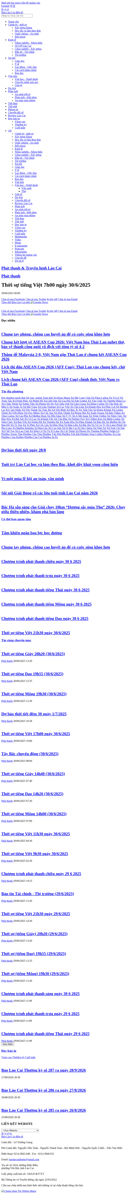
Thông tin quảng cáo (26, 254)
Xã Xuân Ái (16, 406)
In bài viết (52, 299)
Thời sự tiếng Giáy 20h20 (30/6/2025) (33, 654)
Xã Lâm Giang (78, 403)
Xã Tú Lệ (114, 397)
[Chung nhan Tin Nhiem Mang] (18, 1191)
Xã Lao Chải (22, 431)
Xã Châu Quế (62, 403)
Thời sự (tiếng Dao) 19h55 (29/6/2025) (33, 953)
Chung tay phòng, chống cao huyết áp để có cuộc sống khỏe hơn (55, 334)
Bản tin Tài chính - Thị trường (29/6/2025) (37, 894)
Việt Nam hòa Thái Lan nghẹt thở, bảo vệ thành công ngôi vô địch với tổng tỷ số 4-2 (63, 344)
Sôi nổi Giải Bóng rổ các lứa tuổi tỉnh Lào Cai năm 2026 (49, 493)
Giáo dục (20, 61)
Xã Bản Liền (71, 425)
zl (8, 9)
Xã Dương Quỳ (76, 419)
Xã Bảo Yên (21, 422)
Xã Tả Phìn (29, 425)
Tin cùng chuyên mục (16, 640)
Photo (18, 242)
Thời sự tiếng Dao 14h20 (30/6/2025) (32, 794)
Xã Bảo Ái (73, 409)
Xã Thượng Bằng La (114, 400)
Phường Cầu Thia (33, 434)
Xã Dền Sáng (54, 416)
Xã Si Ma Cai (69, 428)
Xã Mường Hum (38, 416)
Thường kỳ (21, 124)
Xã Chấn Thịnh (10, 403)
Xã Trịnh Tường (98, 416)
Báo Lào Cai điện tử (12, 12)
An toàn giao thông (25, 100)
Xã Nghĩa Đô (35, 422)
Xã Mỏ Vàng (30, 406)
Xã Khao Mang (62, 397)
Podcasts (19, 248)
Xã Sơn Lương (79, 400)
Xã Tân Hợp (112, 403)
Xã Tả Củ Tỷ (98, 425)
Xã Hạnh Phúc (20, 400)
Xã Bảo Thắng (113, 413)
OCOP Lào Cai (23, 45)
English (5, 6)
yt (5, 9)
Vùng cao (20, 121)
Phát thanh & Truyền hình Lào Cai (31, 268)
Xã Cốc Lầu (42, 425)
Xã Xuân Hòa (67, 422)
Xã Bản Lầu (41, 428)
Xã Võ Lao (30, 419)
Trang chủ (13, 21)
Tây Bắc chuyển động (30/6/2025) (29, 754)
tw (10, 1133)
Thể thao (12, 103)
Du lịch (12, 88)
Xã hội (11, 58)
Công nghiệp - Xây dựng (28, 48)
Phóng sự (13, 109)
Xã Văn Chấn (95, 400)
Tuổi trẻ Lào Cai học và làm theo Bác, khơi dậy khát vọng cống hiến (59, 464)
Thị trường (20, 55)
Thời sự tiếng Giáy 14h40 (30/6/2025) (33, 774)
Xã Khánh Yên (45, 419)
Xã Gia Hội (64, 400)
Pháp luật (13, 91)
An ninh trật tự (22, 94)
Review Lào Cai (17, 115)
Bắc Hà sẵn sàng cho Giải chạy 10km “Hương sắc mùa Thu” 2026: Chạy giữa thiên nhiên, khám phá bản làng (63, 509)
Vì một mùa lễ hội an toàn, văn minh (32, 478)
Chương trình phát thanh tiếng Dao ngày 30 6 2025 (44, 618)
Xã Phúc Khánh (84, 422)
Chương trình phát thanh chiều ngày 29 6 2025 (41, 873)
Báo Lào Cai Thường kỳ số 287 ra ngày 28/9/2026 (43, 1070)
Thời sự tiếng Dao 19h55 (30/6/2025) (32, 674)
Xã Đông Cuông (96, 403)
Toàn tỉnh (48, 397)
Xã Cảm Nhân (14, 409)
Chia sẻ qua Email (67, 299)
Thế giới (12, 106)
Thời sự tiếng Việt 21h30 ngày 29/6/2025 (35, 914)
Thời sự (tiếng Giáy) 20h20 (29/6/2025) (34, 934)
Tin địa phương (12, 391)
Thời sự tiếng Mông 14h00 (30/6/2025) (34, 814)
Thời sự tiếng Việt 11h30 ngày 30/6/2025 (35, 834)
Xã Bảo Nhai (56, 425)
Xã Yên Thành (30, 409)
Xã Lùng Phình (114, 425)
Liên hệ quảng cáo (30, 2)
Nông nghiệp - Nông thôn (28, 42)
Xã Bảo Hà (99, 422)
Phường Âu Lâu (112, 434)
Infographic (21, 251)
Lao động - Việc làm (26, 67)
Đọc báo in (14, 118)
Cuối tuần (20, 127)
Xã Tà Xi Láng (51, 431)
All (9, 130)
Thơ (24, 191)
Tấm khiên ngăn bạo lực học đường (31, 533)
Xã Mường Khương (23, 428)
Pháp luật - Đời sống (26, 97)
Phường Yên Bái (71, 434)
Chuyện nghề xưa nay (26, 82)
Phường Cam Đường (12, 437)
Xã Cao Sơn (55, 428)
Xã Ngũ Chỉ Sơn (116, 428)
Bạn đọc (19, 73)
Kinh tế (12, 39)
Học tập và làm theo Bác (28, 30)
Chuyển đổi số (16, 112)
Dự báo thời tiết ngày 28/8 (23, 450)
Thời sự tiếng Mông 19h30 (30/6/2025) (34, 694)
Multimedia (21, 236)
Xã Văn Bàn (61, 419)
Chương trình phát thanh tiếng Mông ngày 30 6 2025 (46, 604)
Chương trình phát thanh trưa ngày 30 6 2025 (40, 575)
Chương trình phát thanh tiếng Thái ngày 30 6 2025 (45, 590)
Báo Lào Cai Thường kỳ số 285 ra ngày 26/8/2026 (43, 1110)
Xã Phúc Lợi (109, 406)
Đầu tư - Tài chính (24, 51)
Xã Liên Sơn (51, 400)
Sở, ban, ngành (34, 397)
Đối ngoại (20, 36)
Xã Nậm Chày (115, 416)
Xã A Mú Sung (80, 416)
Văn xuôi (26, 188)
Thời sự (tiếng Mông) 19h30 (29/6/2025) (35, 973)
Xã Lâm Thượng (47, 406)
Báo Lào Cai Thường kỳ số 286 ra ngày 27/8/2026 (43, 1090)
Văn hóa (12, 76)
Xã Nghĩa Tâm (27, 403)
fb (2, 9)
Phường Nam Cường (91, 434)
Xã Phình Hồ (36, 400)
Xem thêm (8, 1044)
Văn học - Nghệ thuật (26, 79)
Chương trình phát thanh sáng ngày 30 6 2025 (40, 993)
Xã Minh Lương (112, 419)
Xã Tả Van (16, 425)
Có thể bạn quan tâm (16, 519)
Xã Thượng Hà (51, 422)
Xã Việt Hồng (16, 413)
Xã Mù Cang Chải (81, 397)
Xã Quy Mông (32, 413)
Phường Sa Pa (50, 437)
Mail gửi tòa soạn (10, 2)
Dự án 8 (19, 260)
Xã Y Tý (67, 416)
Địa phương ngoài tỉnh (13, 397)
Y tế (17, 64)
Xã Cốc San (47, 413)
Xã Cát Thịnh (67, 431)
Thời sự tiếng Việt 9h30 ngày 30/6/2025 (34, 853)
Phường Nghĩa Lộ (109, 431)
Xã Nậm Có (36, 431)
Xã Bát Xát (18, 419)
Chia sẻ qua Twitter (36, 299)
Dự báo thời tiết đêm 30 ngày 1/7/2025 (34, 714)
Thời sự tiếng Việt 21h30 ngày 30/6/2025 (35, 633)
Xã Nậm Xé (100, 428)
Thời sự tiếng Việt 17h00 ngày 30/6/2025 (35, 734)
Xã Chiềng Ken (94, 419)
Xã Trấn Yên (86, 409)
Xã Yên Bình (59, 409)
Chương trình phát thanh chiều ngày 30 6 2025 (41, 561)
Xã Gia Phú (22, 416)
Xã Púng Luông (100, 397)
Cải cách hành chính (25, 70)
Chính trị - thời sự (17, 24)
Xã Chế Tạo (8, 431)
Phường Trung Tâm (12, 434)
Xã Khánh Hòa (93, 406)
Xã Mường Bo (114, 422)
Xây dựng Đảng (23, 27)
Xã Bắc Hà (85, 425)
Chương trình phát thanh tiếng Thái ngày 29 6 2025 (45, 1033)
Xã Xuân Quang (96, 413)
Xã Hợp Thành (62, 413)
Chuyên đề (20, 257)
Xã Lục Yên (63, 406)
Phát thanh (10, 276)
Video (18, 239)
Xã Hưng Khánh (102, 409)
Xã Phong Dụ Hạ (45, 403)
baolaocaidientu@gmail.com (24, 1159)
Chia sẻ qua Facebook (13, 299)
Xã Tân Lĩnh (77, 406)
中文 (12, 6)
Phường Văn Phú (52, 434)
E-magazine (21, 245)
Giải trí (18, 85)
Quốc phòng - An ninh (27, 33)
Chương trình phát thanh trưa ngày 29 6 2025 (40, 1013)
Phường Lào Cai (33, 437)
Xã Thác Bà (45, 409)
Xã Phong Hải (79, 413)
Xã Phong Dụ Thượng (87, 431)
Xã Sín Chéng (85, 428)
